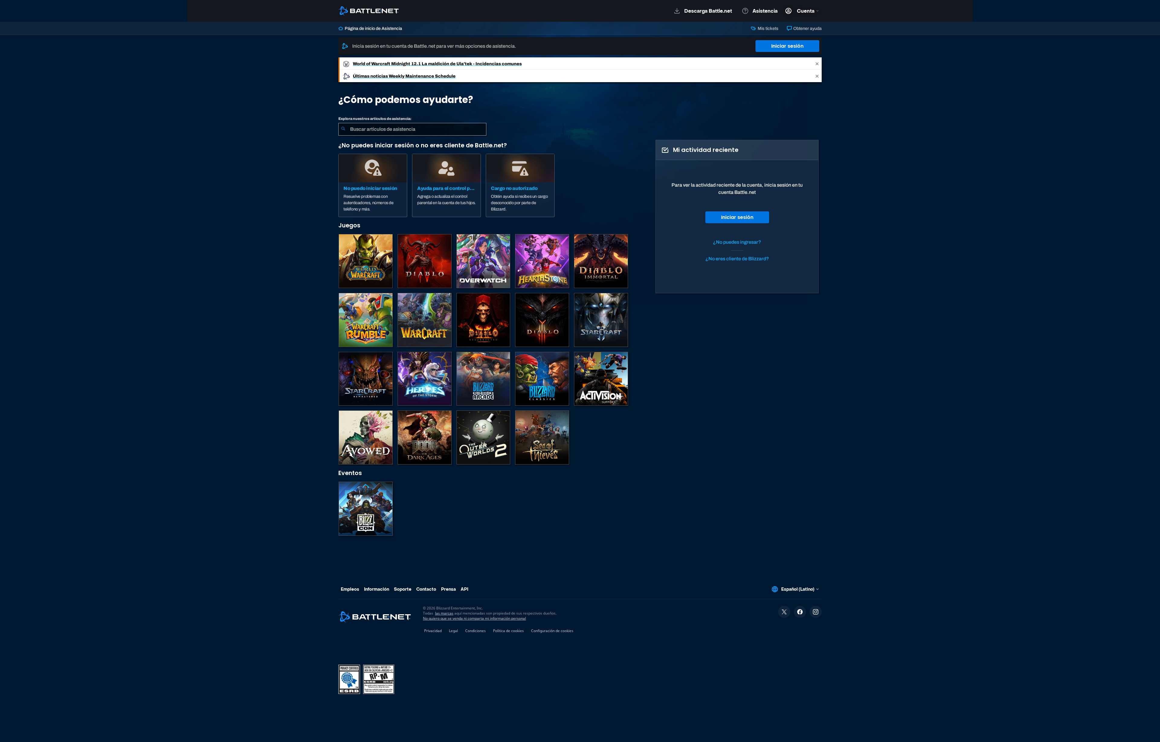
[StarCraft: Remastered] (365, 379)
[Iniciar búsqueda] (343, 129)
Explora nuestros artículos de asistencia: (374, 119)
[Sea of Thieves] (542, 437)
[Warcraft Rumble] (365, 320)
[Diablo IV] (424, 261)
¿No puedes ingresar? (737, 242)
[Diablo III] (542, 320)
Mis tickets (767, 28)
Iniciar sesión (787, 46)
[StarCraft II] (601, 320)
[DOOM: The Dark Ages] (424, 437)
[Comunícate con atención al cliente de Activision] (601, 379)
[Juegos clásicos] (542, 379)
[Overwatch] (483, 261)
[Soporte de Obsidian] (365, 437)
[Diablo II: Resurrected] (483, 320)
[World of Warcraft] (365, 261)
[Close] (817, 63)
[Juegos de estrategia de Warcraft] (424, 320)
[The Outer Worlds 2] (483, 437)
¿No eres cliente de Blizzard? (737, 258)
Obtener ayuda (807, 28)
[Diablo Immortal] (601, 261)
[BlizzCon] (365, 508)
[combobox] (412, 129)
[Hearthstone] (542, 261)
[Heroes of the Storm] (424, 379)
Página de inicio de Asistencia (373, 28)
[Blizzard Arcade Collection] (483, 379)
